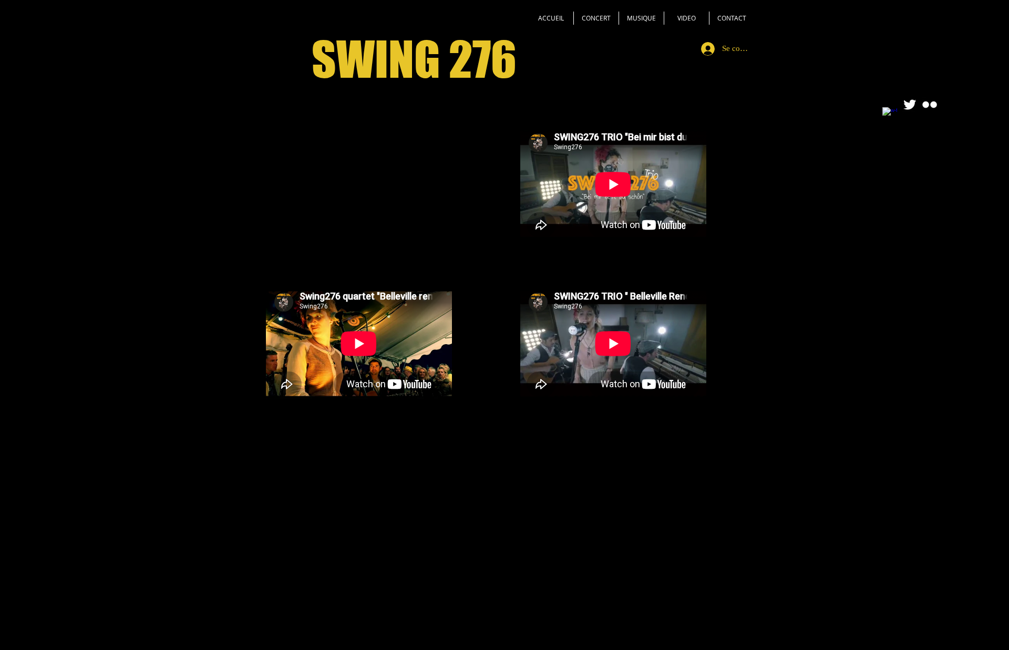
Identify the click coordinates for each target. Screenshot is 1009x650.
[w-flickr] (929, 104)
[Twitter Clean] (909, 104)
